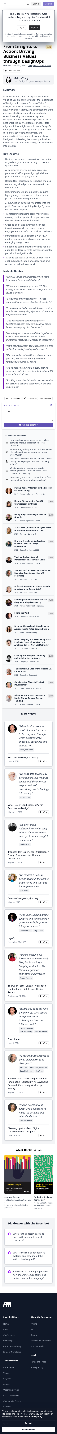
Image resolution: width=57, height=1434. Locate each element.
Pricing (34, 1324)
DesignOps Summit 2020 (39, 65)
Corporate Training (12, 1346)
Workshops (8, 1340)
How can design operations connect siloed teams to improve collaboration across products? (29, 443)
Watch (45, 761)
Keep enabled (28, 1429)
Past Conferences (11, 1395)
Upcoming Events (11, 1390)
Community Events (12, 1401)
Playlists (7, 1378)
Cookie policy (35, 1416)
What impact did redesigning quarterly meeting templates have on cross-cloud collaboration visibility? (28, 471)
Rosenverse (8, 1367)
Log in (21, 27)
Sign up (48, 3)
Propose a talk (37, 1346)
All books (38, 1150)
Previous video (14, 398)
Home (6, 1324)
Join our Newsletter (12, 1352)
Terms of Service (38, 1361)
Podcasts (7, 1406)
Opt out (28, 1423)
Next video (44, 398)
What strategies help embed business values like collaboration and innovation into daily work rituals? (31, 452)
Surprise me (32, 398)
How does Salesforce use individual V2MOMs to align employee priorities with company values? (31, 461)
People (6, 1384)
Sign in (36, 3)
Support (34, 1335)
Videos (6, 1373)
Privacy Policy (37, 1367)
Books (6, 1329)
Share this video (14, 71)
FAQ (32, 1329)
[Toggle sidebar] (4, 4)
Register (34, 27)
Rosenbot (42, 1223)
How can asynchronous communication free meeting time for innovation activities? (30, 478)
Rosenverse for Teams (41, 1340)
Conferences (9, 1335)
